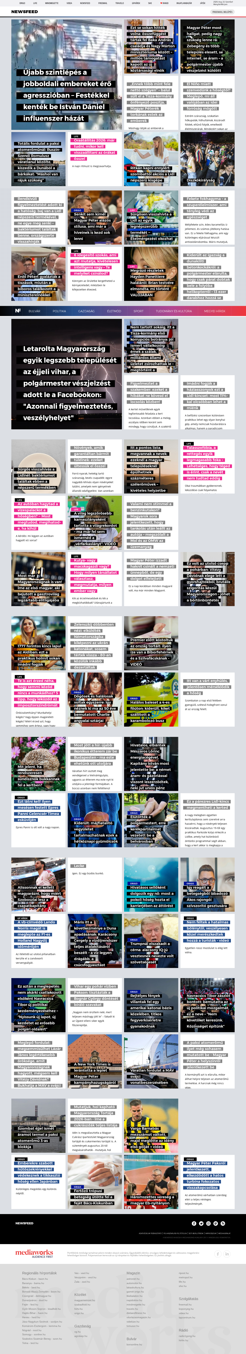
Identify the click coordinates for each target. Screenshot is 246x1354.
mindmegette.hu (136, 1304)
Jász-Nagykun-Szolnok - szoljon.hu (42, 1321)
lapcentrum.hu (187, 1317)
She (150, 3)
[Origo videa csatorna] (215, 1223)
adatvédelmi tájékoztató (150, 1233)
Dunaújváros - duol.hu (34, 1300)
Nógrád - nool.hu (31, 1330)
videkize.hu (133, 1321)
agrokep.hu (80, 1336)
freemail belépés (222, 11)
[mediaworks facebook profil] (218, 1254)
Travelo (119, 3)
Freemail (102, 3)
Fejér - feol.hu (30, 1304)
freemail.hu (185, 1304)
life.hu (182, 1281)
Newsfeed (85, 3)
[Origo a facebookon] (194, 1223)
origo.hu (79, 1313)
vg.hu (77, 1331)
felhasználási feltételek (175, 1233)
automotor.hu (134, 1283)
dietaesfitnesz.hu (136, 1313)
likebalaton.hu (134, 1295)
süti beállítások (196, 1233)
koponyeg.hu (186, 1308)
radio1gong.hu (187, 1336)
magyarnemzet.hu (84, 1300)
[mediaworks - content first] (34, 1254)
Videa (69, 3)
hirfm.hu (183, 1340)
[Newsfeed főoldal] (24, 1223)
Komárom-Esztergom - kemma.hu (41, 1326)
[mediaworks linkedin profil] (227, 1254)
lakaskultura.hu (135, 1287)
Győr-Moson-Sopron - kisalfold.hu (41, 1308)
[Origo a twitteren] (201, 1223)
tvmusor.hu (133, 1326)
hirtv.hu (78, 1308)
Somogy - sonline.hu (34, 1334)
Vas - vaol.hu (81, 1273)
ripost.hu (184, 1273)
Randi (165, 3)
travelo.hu (132, 1308)
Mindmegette (51, 3)
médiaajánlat (224, 1233)
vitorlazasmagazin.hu (139, 1317)
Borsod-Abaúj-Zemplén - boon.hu (41, 1291)
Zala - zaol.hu (82, 1281)
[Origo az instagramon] (208, 1223)
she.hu (183, 1286)
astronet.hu (133, 1278)
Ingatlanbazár (184, 3)
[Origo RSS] (223, 1223)
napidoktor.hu (134, 1300)
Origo (22, 3)
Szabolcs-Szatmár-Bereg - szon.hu (42, 1338)
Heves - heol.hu (31, 1317)
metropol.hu (186, 1277)
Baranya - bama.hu (33, 1283)
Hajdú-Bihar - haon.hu (34, 1313)
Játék (202, 3)
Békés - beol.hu (31, 1287)
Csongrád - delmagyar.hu (36, 1295)
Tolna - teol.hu (30, 1343)
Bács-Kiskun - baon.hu (35, 1278)
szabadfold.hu (82, 1304)
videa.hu (184, 1313)
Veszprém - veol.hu (85, 1277)
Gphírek (136, 3)
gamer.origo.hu (135, 1291)
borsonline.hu (134, 1344)
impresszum (210, 1233)
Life (35, 3)
